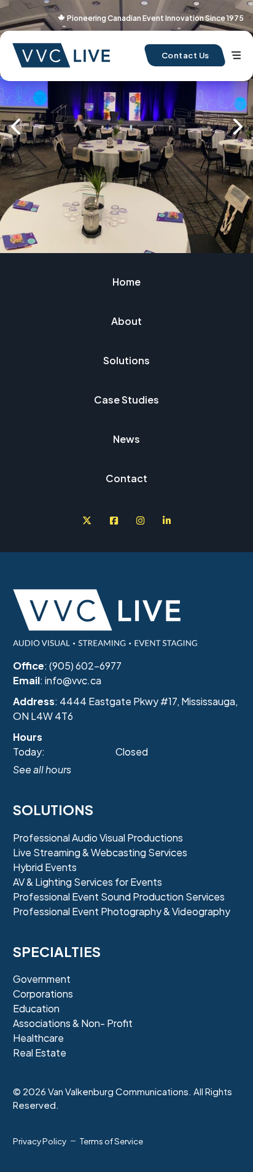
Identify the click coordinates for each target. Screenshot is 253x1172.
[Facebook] (114, 520)
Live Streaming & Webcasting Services (100, 852)
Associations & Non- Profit (73, 1023)
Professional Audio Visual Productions (98, 837)
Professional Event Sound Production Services (119, 896)
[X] (87, 520)
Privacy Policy (39, 1141)
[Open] (236, 55)
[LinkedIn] (167, 520)
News (126, 438)
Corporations (43, 993)
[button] (15, 126)
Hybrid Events (45, 867)
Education (36, 1008)
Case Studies (126, 399)
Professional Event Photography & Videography (121, 911)
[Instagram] (140, 520)
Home (126, 281)
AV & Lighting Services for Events (87, 881)
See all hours (42, 769)
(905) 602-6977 (85, 665)
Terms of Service (111, 1141)
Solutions (126, 360)
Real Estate (39, 1052)
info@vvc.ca (73, 680)
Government (42, 978)
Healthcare (38, 1037)
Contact (126, 478)
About (126, 320)
